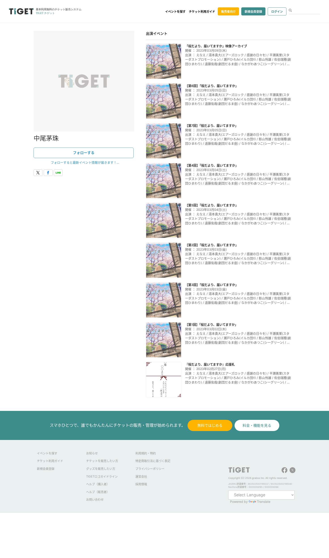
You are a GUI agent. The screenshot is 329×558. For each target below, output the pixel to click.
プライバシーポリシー (149, 468)
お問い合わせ (95, 499)
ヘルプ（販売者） (97, 492)
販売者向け (228, 11)
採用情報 (141, 484)
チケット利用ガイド (202, 11)
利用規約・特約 (145, 453)
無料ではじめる (209, 425)
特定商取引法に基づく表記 (152, 461)
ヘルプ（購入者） (97, 484)
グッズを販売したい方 (100, 468)
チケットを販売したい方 (102, 461)
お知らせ (92, 453)
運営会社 (141, 476)
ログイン (277, 11)
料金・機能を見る (257, 425)
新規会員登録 (253, 11)
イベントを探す (175, 11)
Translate (263, 501)
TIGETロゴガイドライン (102, 476)
